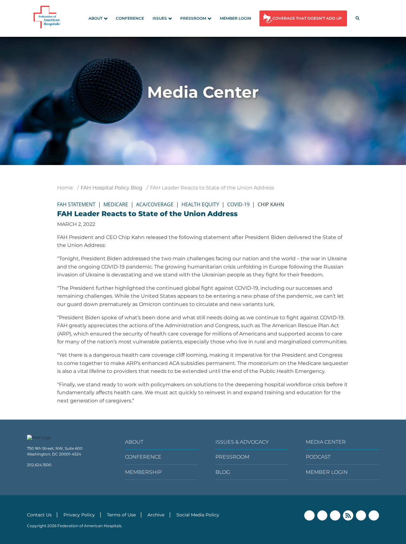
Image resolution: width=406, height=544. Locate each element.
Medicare (115, 204)
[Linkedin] (335, 515)
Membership (143, 472)
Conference (130, 18)
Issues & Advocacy (242, 442)
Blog (222, 472)
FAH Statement (76, 204)
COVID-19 (238, 204)
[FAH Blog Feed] (348, 515)
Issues (160, 18)
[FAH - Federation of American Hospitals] (48, 18)
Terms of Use (121, 515)
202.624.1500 (39, 464)
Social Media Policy (197, 515)
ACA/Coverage (155, 204)
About (95, 18)
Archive (155, 515)
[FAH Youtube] (361, 515)
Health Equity (200, 204)
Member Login (235, 18)
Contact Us (39, 515)
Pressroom (193, 18)
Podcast (318, 457)
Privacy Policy (79, 515)
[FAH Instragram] (374, 515)
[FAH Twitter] (322, 515)
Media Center (326, 442)
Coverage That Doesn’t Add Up (307, 18)
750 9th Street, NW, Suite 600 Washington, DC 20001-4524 (54, 451)
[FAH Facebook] (309, 515)
